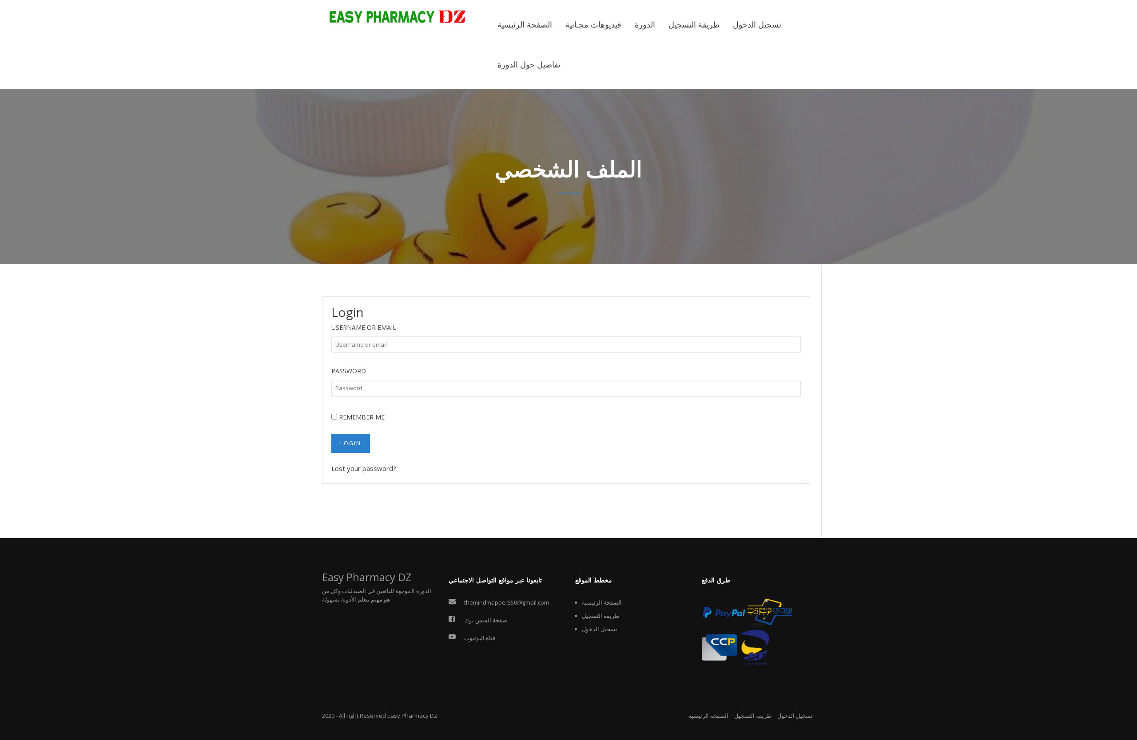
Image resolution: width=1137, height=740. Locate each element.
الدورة (645, 25)
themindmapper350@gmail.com (506, 602)
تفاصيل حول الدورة (529, 65)
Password (348, 371)
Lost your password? (363, 468)
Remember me (361, 417)
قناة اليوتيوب (479, 638)
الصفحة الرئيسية (524, 25)
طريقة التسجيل (694, 25)
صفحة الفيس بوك (485, 620)
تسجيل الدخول (757, 25)
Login (350, 443)
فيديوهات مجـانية (593, 25)
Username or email (363, 327)
